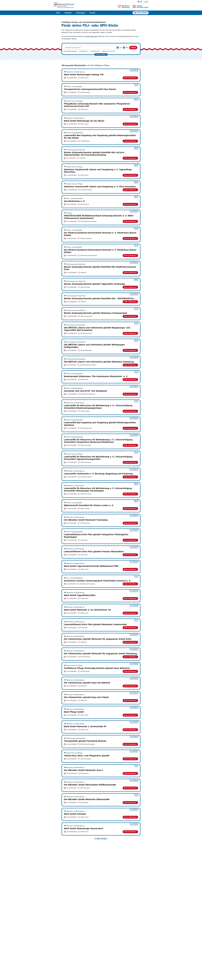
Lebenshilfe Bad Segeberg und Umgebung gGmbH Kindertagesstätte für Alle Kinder (100, 136)
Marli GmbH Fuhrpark (75, 813)
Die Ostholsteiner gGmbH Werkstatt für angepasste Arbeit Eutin (97, 639)
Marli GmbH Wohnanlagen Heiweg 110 (83, 74)
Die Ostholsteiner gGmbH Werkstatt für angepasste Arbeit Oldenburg (100, 653)
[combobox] (101, 48)
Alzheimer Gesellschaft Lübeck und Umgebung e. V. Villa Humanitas (100, 186)
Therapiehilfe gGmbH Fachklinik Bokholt (85, 741)
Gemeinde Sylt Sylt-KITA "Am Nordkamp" (85, 390)
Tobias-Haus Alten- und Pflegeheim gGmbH (86, 755)
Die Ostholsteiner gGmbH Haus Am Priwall (86, 697)
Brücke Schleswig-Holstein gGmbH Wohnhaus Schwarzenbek (95, 313)
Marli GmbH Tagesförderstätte (79, 595)
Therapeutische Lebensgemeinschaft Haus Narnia (90, 89)
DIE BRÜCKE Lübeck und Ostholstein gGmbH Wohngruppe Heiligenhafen (94, 346)
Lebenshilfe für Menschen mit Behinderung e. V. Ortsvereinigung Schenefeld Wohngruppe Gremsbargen (98, 489)
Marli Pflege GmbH (74, 711)
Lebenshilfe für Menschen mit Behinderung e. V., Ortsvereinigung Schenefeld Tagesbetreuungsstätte (98, 458)
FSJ (120, 47)
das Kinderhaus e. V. (74, 201)
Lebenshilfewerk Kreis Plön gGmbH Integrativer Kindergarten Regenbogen (96, 535)
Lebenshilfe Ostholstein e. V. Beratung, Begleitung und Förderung (98, 473)
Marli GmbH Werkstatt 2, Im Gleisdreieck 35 (87, 609)
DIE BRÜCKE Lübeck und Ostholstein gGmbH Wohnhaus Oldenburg (99, 361)
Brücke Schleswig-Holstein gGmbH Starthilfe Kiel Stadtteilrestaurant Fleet (100, 268)
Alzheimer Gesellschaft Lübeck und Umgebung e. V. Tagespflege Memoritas (98, 170)
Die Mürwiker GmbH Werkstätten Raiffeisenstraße (90, 784)
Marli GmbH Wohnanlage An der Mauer (84, 120)
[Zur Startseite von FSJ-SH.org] (64, 5)
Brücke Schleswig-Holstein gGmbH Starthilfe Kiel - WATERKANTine (99, 298)
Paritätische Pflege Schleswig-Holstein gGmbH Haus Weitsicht (97, 668)
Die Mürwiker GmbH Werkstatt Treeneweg (86, 519)
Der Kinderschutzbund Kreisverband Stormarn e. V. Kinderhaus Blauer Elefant (100, 234)
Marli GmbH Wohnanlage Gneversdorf (83, 828)
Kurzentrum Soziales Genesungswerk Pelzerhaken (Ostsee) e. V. (97, 580)
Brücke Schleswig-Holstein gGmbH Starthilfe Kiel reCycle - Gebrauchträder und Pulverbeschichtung (94, 153)
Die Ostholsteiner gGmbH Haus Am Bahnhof (87, 682)
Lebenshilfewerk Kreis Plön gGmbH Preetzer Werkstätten (94, 551)
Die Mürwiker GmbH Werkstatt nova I (83, 770)
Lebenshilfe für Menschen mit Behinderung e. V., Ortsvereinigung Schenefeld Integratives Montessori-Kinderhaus (98, 440)
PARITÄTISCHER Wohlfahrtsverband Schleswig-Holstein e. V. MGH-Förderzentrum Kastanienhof (99, 217)
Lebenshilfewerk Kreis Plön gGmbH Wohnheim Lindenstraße (95, 624)
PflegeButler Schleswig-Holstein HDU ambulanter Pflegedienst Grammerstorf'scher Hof (97, 105)
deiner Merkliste (91, 36)
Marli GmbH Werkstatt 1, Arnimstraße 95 (85, 726)
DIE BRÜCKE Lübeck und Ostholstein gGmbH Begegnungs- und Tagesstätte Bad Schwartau (97, 329)
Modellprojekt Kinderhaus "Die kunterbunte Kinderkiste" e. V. (96, 376)
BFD (127, 47)
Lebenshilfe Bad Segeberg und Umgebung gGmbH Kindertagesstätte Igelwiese (100, 423)
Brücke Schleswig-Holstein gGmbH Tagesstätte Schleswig (94, 284)
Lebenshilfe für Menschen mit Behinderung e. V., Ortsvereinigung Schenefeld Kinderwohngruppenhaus (98, 406)
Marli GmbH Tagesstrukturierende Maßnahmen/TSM (91, 566)
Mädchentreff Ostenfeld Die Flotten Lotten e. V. (89, 505)
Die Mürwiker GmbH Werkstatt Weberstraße (87, 799)
